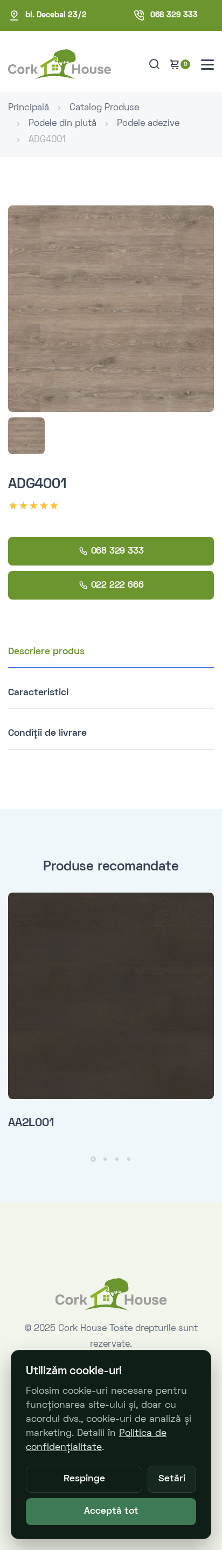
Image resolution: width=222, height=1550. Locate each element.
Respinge (84, 1479)
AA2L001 (31, 1123)
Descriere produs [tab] (46, 651)
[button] (93, 1159)
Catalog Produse (104, 108)
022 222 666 (117, 585)
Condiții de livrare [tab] (47, 733)
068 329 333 (174, 15)
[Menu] (207, 64)
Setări (171, 1479)
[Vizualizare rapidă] (202, 915)
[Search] (154, 64)
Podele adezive (148, 123)
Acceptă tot (111, 1511)
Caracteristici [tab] (38, 692)
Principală (28, 108)
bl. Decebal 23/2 (56, 15)
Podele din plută (62, 123)
